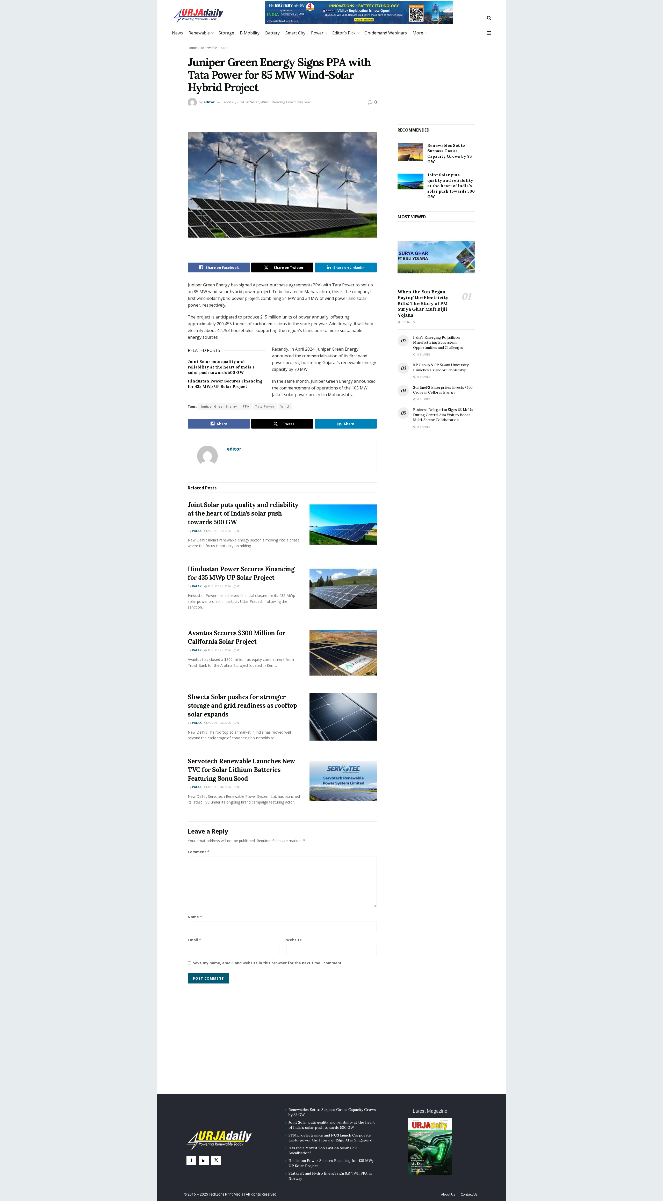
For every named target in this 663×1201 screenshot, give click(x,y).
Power (317, 33)
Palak (196, 531)
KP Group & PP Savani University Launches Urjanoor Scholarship (440, 367)
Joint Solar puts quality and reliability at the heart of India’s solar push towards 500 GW (221, 367)
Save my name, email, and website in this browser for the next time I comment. (268, 962)
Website (294, 939)
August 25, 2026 (219, 586)
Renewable (199, 33)
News (177, 33)
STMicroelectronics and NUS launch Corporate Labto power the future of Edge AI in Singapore (330, 1138)
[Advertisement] (436, 80)
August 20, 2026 (219, 787)
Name (195, 916)
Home (192, 48)
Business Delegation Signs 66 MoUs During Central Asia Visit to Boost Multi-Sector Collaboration (443, 414)
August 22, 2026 (219, 723)
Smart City (295, 33)
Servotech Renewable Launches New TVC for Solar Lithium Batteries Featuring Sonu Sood (241, 770)
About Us (448, 1194)
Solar (225, 48)
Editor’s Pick (344, 33)
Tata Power (265, 406)
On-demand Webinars (385, 33)
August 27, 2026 (219, 531)
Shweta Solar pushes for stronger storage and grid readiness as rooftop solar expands (242, 705)
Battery (272, 33)
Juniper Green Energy (219, 406)
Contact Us (469, 1194)
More (418, 33)
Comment (199, 851)
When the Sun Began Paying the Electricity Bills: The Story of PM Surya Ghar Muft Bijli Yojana (423, 303)
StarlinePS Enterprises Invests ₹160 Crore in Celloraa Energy (443, 390)
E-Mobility (250, 33)
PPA (246, 406)
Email (194, 939)
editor (209, 102)
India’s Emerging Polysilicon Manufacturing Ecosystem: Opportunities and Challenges (438, 342)
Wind (265, 102)
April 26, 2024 (234, 102)
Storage (226, 33)
